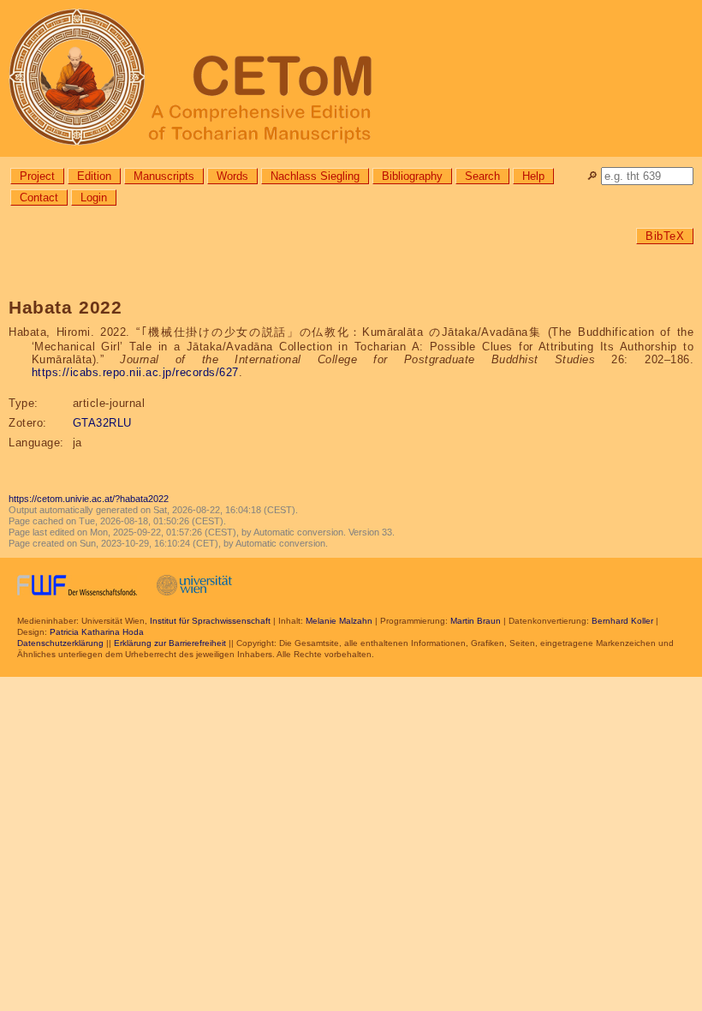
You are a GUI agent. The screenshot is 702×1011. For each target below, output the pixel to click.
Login (93, 197)
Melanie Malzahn (339, 620)
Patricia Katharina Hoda (97, 632)
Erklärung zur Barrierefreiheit (170, 643)
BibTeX (664, 236)
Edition (94, 176)
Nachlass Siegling (315, 176)
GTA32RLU (102, 422)
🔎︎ (592, 176)
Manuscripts (164, 176)
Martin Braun (475, 620)
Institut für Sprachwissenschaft (210, 620)
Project (37, 176)
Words (232, 176)
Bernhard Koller (622, 620)
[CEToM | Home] (351, 78)
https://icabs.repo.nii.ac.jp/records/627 (135, 372)
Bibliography (412, 176)
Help (533, 176)
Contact (39, 197)
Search (482, 176)
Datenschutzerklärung (60, 643)
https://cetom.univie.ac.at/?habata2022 (89, 499)
